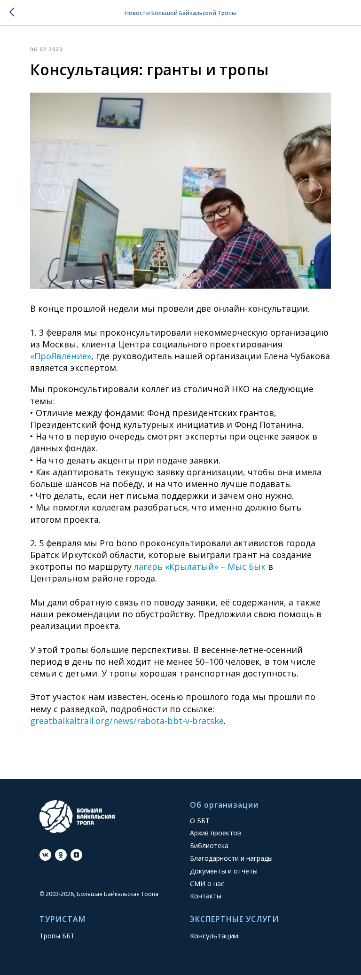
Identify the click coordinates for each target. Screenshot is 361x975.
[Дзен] (76, 855)
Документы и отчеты (224, 870)
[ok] (61, 855)
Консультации (214, 935)
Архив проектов (215, 832)
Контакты (205, 895)
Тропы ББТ (57, 935)
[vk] (45, 855)
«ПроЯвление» (60, 356)
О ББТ (200, 820)
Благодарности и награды (231, 858)
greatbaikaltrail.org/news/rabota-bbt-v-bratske (127, 720)
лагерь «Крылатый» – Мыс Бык (199, 566)
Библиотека (209, 845)
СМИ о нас (207, 883)
